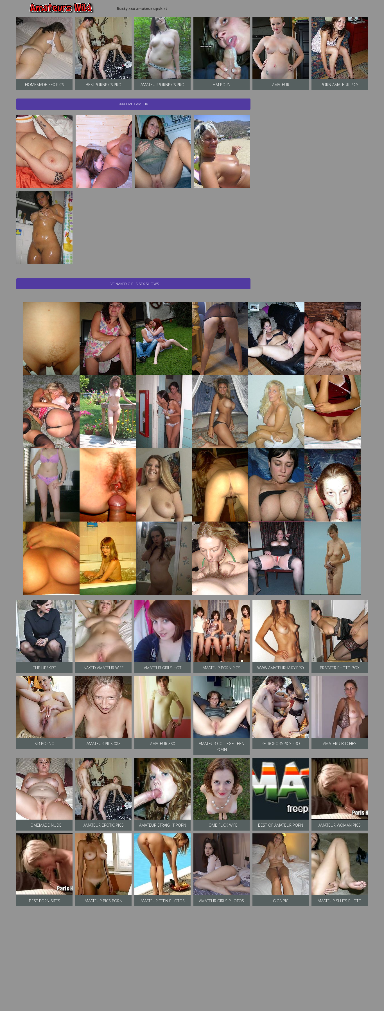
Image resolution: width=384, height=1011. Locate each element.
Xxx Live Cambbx (133, 103)
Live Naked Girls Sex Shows (133, 283)
